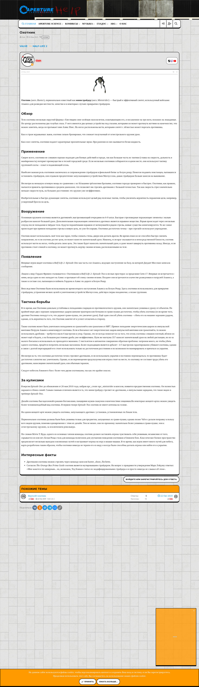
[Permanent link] (34, 113)
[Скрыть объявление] (194, 611)
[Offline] (23, 56)
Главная (30, 23)
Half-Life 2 (51, 499)
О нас (123, 23)
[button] (50, 24)
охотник (45, 37)
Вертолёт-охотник (37, 496)
